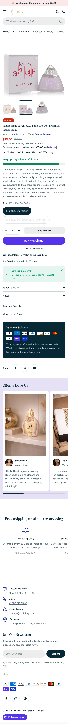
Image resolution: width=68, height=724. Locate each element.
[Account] (57, 12)
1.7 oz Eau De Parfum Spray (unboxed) (26, 221)
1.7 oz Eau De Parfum (17, 210)
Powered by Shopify (34, 710)
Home (6, 31)
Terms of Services (43, 662)
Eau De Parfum (21, 31)
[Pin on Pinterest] (34, 368)
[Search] (61, 21)
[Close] (62, 270)
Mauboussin (18, 134)
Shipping (19, 143)
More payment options (34, 248)
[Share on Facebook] (15, 368)
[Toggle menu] (4, 12)
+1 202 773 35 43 (18, 603)
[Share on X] (25, 368)
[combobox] (34, 21)
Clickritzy (16, 710)
